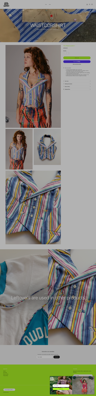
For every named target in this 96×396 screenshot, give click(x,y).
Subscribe (61, 388)
